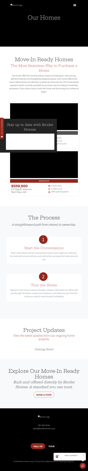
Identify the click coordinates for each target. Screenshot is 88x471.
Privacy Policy (40, 461)
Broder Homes (24, 461)
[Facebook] (40, 435)
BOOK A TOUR (44, 394)
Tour (51, 446)
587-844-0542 (44, 425)
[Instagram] (46, 435)
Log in (32, 461)
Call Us (37, 446)
